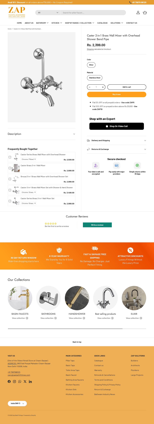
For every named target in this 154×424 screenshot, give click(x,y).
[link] (16, 157)
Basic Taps (70, 365)
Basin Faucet (71, 375)
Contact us (98, 365)
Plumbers (135, 370)
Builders (134, 360)
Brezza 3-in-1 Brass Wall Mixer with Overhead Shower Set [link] (44, 176)
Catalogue (98, 360)
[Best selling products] (105, 298)
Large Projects (137, 375)
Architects (135, 365)
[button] (145, 12)
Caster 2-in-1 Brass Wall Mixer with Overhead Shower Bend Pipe (28, 29)
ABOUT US (29, 23)
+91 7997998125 (14, 372)
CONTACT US (131, 23)
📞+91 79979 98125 (137, 2)
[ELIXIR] (134, 298)
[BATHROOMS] (48, 298)
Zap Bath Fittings (17, 415)
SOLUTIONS (115, 23)
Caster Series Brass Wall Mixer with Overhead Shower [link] (43, 154)
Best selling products (105, 314)
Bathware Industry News (104, 394)
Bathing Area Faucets (75, 380)
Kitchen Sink (71, 389)
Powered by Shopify (29, 415)
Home (9, 29)
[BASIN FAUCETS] (20, 298)
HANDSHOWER (77, 314)
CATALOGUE (102, 23)
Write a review (97, 225)
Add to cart (127, 87)
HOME (19, 23)
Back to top (77, 342)
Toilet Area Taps (72, 370)
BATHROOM (41, 23)
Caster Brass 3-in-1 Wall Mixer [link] (33, 165)
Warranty (98, 370)
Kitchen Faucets (73, 384)
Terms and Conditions (103, 380)
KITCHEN (55, 23)
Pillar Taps (70, 360)
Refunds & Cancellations (104, 375)
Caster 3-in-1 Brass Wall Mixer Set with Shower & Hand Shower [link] (47, 187)
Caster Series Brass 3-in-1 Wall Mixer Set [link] (37, 198)
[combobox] (80, 12)
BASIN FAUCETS (20, 314)
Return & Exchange (102, 389)
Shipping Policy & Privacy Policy (107, 384)
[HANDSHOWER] (77, 298)
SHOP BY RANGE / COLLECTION (78, 23)
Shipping (90, 49)
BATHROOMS (48, 314)
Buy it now (117, 94)
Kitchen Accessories (74, 394)
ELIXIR (134, 314)
